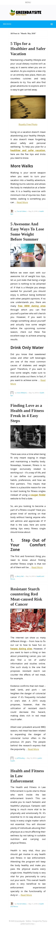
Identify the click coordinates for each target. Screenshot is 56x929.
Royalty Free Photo (28, 124)
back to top (29, 924)
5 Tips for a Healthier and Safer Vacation (27, 48)
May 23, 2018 (33, 211)
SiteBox (28, 921)
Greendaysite (20, 921)
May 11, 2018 (33, 904)
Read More (22, 202)
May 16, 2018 (33, 393)
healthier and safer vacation (27, 150)
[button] (28, 2)
